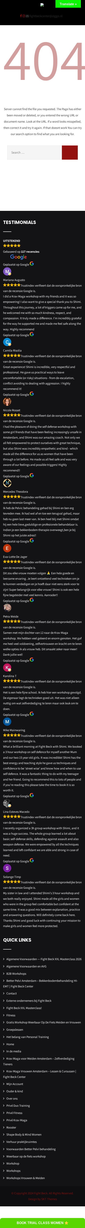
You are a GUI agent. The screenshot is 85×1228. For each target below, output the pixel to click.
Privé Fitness (14, 1113)
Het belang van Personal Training (27, 1037)
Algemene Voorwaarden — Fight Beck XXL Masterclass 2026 (43, 959)
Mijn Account (14, 1084)
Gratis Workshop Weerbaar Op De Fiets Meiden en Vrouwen (43, 1022)
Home (10, 1044)
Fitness (10, 1015)
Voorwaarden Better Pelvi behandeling (31, 1149)
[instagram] (23, 15)
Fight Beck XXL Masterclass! (24, 1008)
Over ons (12, 1098)
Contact (11, 993)
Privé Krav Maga (16, 1120)
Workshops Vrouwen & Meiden (25, 1178)
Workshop (12, 1163)
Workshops (13, 1171)
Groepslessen (14, 1030)
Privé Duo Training (18, 1105)
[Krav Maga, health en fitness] (42, 5)
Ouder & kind (14, 1091)
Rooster (11, 1127)
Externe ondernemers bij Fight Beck (28, 1001)
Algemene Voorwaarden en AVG (26, 966)
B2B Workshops (16, 974)
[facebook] (21, 15)
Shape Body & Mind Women (23, 1134)
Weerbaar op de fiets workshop (26, 1156)
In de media (13, 1051)
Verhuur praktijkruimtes (21, 1142)
